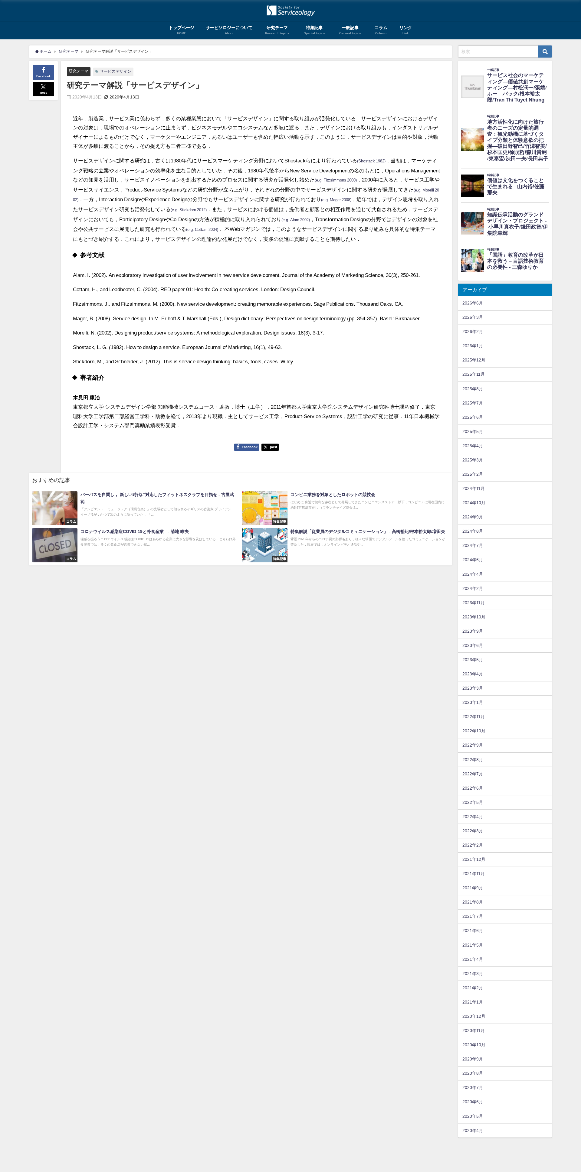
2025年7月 (472, 403)
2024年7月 (472, 545)
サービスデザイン (115, 71)
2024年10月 (473, 503)
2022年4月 (472, 816)
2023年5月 (472, 660)
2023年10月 (473, 617)
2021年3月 (472, 973)
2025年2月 (472, 474)
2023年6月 (472, 645)
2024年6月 (472, 560)
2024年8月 (472, 531)
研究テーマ (78, 71)
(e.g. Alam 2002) (295, 220)
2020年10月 (473, 1045)
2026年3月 (472, 317)
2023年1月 (472, 702)
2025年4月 (472, 446)
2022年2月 (472, 845)
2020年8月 (472, 1073)
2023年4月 (472, 674)
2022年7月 (472, 774)
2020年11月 (473, 1030)
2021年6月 (472, 930)
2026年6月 (472, 303)
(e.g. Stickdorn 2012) (189, 210)
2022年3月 (472, 831)
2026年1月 (472, 346)
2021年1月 (472, 1002)
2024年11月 (473, 488)
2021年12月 (473, 859)
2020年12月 (473, 1016)
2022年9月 (472, 745)
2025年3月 (472, 460)
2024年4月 (472, 574)
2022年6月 (472, 788)
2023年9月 (472, 631)
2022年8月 (472, 759)
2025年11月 (473, 374)
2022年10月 (473, 731)
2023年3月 (472, 688)
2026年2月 (472, 331)
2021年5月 (472, 945)
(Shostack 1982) (371, 161)
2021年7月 (472, 916)
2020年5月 (472, 1116)
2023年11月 (473, 603)
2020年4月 (472, 1130)
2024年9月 (472, 517)
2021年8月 (472, 902)
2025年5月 (472, 431)
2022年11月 (473, 716)
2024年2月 (472, 588)
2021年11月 (473, 873)
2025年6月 (472, 417)
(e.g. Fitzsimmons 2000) (336, 180)
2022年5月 (472, 802)
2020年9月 (472, 1059)
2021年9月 (472, 888)
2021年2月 (472, 988)
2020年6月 (472, 1102)
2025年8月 (472, 389)
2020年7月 (472, 1087)
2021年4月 (472, 959)
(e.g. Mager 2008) (336, 200)
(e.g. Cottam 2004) (202, 229)
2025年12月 (473, 360)
